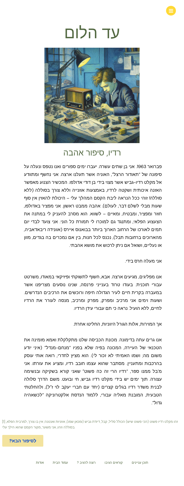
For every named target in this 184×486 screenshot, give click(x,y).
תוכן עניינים (140, 463)
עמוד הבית (60, 463)
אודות (40, 463)
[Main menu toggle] (171, 11)
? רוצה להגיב (86, 463)
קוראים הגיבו (114, 463)
